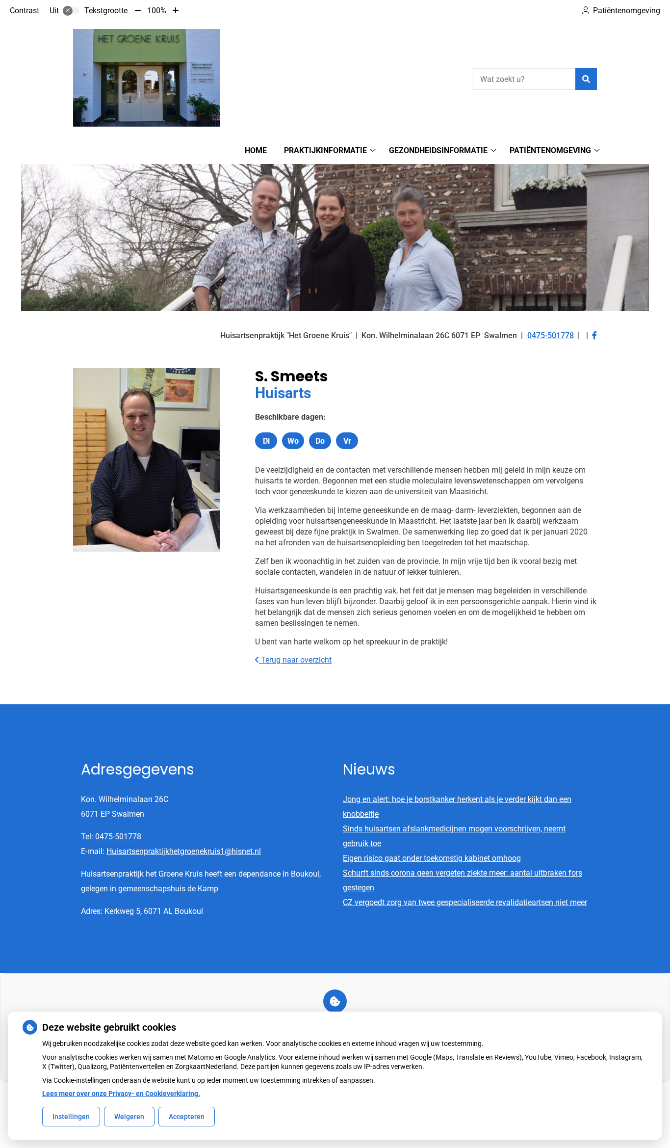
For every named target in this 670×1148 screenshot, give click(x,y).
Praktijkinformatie (325, 150)
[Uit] (71, 10)
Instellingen (71, 1117)
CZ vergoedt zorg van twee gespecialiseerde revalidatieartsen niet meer (465, 902)
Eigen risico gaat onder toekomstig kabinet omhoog (432, 858)
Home (256, 150)
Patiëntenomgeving (550, 150)
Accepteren (187, 1117)
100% (156, 10)
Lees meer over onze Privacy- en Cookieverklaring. (121, 1093)
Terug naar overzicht (295, 660)
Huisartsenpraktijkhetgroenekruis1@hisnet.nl (183, 851)
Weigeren (129, 1117)
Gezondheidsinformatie (438, 150)
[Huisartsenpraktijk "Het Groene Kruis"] (146, 78)
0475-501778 (118, 836)
